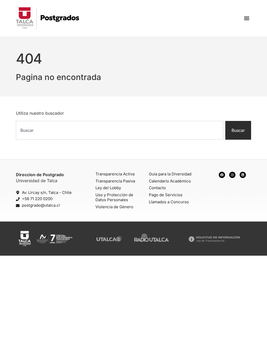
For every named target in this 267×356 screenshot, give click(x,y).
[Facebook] (222, 175)
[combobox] (119, 130)
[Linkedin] (243, 175)
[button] (246, 18)
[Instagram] (232, 175)
